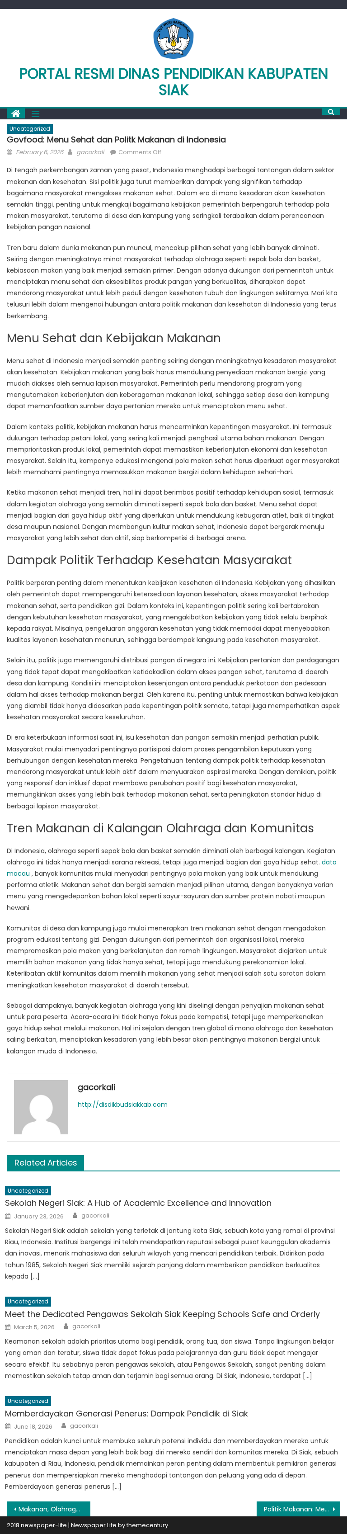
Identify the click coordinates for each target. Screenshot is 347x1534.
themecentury (147, 1525)
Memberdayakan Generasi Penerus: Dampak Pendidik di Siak (126, 1413)
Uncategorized (29, 128)
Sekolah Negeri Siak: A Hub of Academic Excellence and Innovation (138, 1203)
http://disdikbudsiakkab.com (123, 1104)
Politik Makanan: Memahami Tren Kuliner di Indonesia (302, 1509)
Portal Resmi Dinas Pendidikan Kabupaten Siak (173, 81)
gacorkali (90, 152)
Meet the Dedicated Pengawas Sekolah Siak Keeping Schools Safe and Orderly (162, 1314)
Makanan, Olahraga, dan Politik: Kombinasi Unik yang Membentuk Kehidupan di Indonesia (54, 1509)
